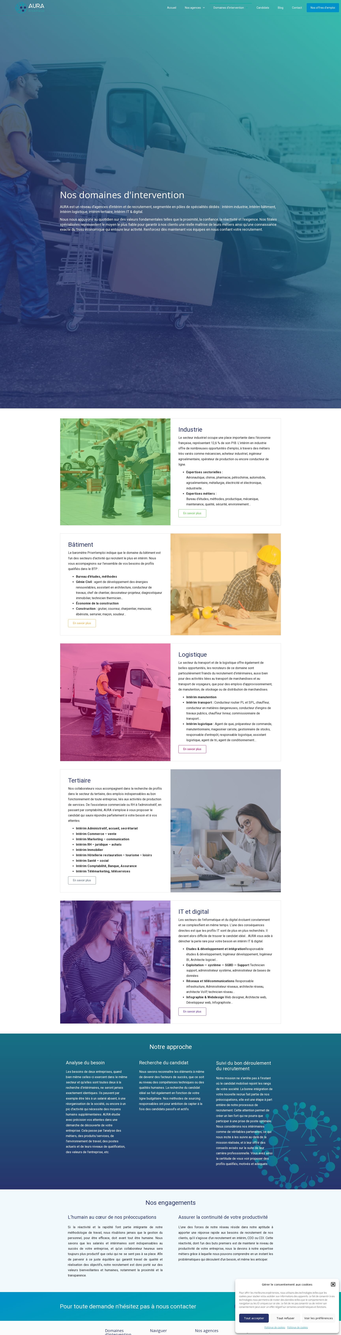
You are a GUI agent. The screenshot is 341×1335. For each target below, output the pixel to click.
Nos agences (193, 7)
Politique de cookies (274, 1327)
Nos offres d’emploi (323, 7)
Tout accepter (254, 1318)
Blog (280, 7)
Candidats (263, 7)
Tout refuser (285, 1318)
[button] (333, 1284)
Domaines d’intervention (229, 7)
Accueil (171, 7)
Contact (297, 7)
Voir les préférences (318, 1318)
